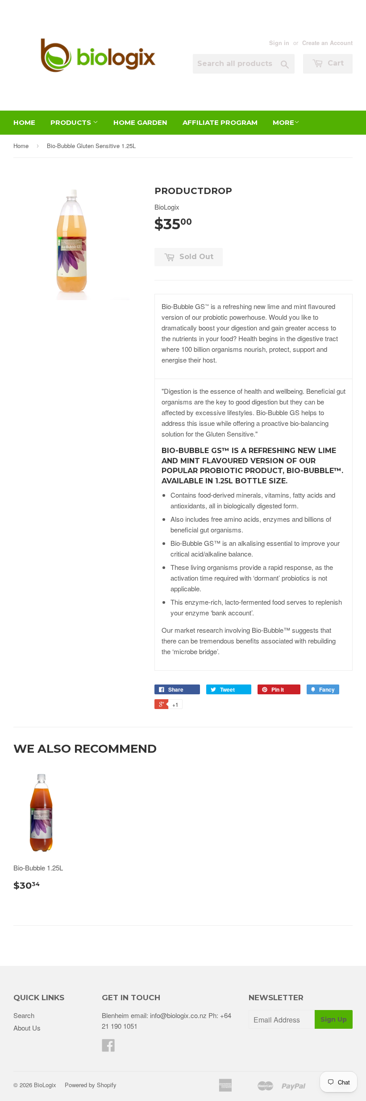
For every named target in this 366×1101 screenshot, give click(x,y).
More (283, 122)
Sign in (279, 43)
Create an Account (327, 43)
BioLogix (45, 1084)
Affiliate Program (220, 122)
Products (71, 122)
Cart (334, 63)
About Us (27, 1027)
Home (24, 122)
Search (23, 1015)
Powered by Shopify (90, 1084)
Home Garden (140, 122)
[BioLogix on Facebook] (108, 1047)
